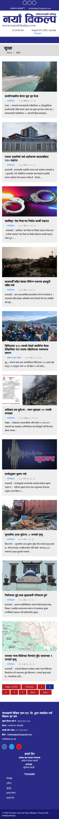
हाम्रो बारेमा (11, 793)
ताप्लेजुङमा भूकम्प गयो (15, 473)
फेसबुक (9, 778)
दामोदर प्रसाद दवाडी (14, 358)
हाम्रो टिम (10, 798)
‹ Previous (29, 687)
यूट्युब (8, 788)
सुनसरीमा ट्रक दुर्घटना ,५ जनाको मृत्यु (24, 534)
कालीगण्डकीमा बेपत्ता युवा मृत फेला (21, 96)
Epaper (37, 33)
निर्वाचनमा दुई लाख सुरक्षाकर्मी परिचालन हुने (26, 595)
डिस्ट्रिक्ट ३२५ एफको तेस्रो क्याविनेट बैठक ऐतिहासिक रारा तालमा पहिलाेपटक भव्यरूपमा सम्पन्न (27, 349)
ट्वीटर (9, 783)
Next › (33, 692)
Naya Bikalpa (30, 813)
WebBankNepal (9, 815)
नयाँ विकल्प (11, 101)
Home (9, 52)
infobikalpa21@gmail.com (39, 8)
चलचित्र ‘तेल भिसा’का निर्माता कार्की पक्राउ (27, 221)
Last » (45, 692)
